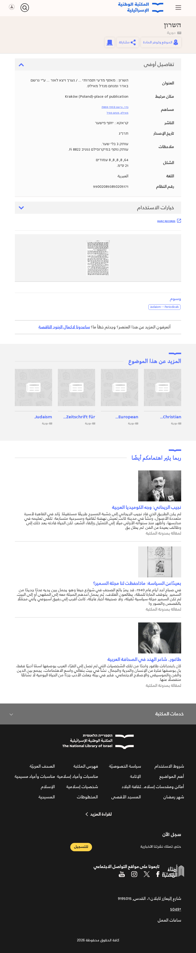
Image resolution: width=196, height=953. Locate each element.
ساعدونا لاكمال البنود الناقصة (64, 327)
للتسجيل (81, 846)
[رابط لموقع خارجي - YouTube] (122, 874)
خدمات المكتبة (169, 714)
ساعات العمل (169, 920)
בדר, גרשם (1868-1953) (115, 107)
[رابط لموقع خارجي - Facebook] (157, 874)
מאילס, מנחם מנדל (117, 113)
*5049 (175, 909)
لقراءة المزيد (101, 814)
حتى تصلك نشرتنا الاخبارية (160, 847)
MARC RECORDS (166, 221)
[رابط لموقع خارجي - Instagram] (134, 874)
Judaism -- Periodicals (164, 307)
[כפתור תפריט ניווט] (178, 7)
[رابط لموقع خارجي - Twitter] (147, 874)
